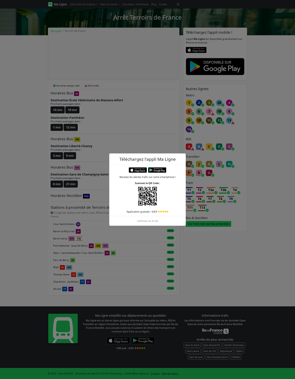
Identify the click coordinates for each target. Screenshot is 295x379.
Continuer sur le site (147, 220)
